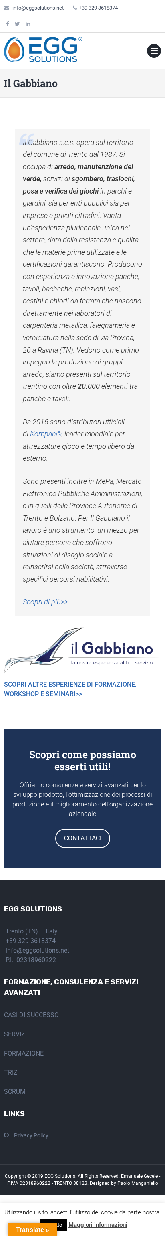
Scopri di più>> (45, 602)
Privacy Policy (31, 1135)
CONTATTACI (82, 838)
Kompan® (46, 434)
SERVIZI (15, 1034)
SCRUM (15, 1091)
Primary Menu (154, 52)
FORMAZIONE (24, 1053)
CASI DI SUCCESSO (31, 1015)
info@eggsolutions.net (38, 8)
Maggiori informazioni (97, 1224)
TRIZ (11, 1072)
